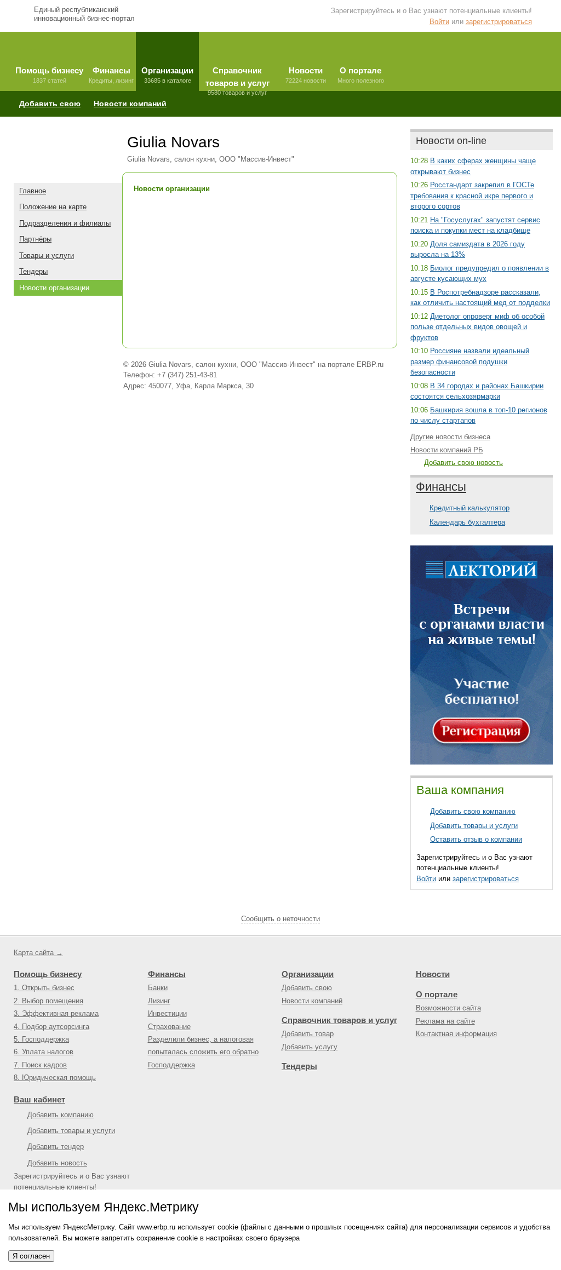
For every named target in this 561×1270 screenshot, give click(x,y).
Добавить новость (57, 1163)
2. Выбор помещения (48, 1001)
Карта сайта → (38, 953)
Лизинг (159, 1001)
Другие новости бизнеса (450, 437)
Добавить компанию (60, 1115)
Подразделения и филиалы (65, 223)
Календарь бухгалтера (467, 522)
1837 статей (49, 75)
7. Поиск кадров (40, 1065)
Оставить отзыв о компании (476, 839)
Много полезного (360, 75)
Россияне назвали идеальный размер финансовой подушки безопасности (469, 361)
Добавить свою (50, 103)
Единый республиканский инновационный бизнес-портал (84, 13)
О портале (436, 994)
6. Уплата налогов (43, 1052)
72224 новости (305, 75)
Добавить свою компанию (473, 811)
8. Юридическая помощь (55, 1077)
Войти (439, 22)
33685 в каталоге (167, 75)
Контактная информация (456, 1034)
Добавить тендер (55, 1146)
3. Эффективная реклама (56, 1013)
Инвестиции (167, 1013)
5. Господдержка (41, 1039)
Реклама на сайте (445, 1021)
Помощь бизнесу (48, 974)
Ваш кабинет (39, 1099)
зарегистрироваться (499, 22)
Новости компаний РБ (446, 450)
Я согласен (31, 1256)
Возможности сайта (448, 1008)
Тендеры (33, 271)
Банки (158, 988)
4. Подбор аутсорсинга (51, 1026)
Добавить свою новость (463, 462)
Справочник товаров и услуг (339, 1020)
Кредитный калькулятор (470, 508)
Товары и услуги (46, 255)
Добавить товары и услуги (474, 825)
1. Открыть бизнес (44, 988)
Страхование (169, 1026)
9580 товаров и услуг (237, 78)
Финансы (441, 486)
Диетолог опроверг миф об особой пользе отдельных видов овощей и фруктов (477, 327)
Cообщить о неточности (280, 919)
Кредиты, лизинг (111, 75)
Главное (32, 191)
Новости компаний (130, 103)
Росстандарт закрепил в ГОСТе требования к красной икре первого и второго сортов (472, 195)
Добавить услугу (309, 1047)
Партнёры (35, 239)
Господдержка (171, 1065)
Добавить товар (308, 1034)
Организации (308, 974)
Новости (433, 974)
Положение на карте (53, 207)
